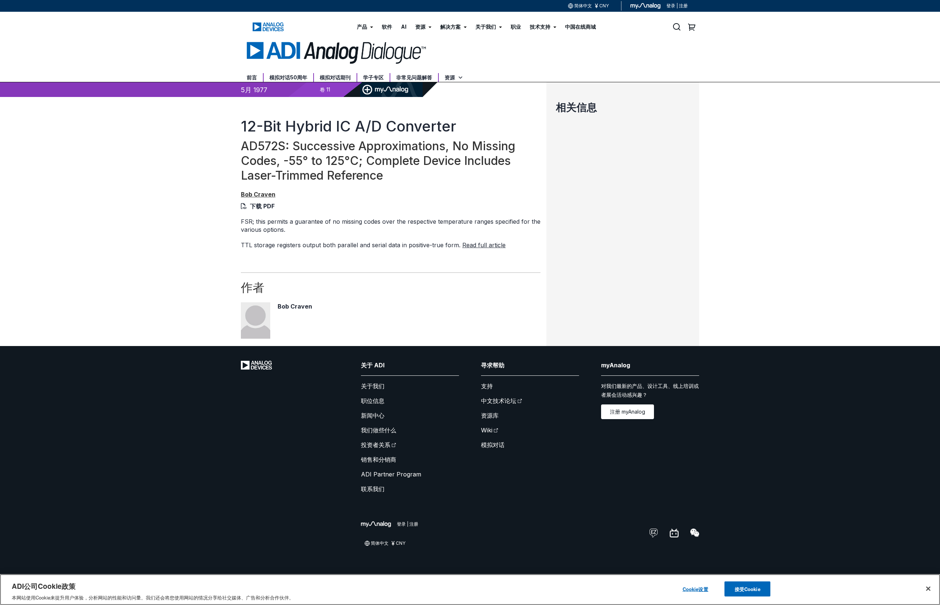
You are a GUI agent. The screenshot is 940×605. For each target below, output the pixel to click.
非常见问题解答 (414, 77)
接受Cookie (747, 588)
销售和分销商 (378, 459)
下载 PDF (262, 206)
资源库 (490, 415)
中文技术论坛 (498, 400)
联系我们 (372, 489)
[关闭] (928, 588)
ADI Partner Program (391, 474)
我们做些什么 (378, 430)
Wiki (486, 430)
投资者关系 (375, 445)
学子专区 (373, 77)
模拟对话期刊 (335, 77)
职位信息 (372, 400)
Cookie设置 (695, 588)
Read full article (484, 245)
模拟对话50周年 (288, 77)
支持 (487, 386)
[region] (470, 589)
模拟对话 (493, 445)
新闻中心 (372, 415)
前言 (252, 77)
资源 (450, 77)
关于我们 (372, 386)
